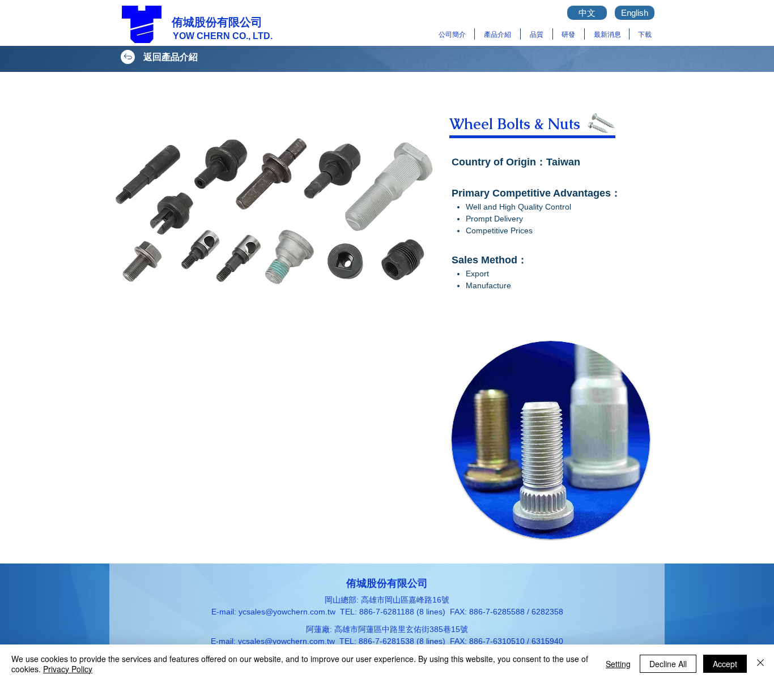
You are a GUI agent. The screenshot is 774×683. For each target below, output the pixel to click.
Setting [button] (618, 663)
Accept (725, 663)
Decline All (668, 663)
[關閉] (760, 664)
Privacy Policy (67, 669)
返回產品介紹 (170, 57)
